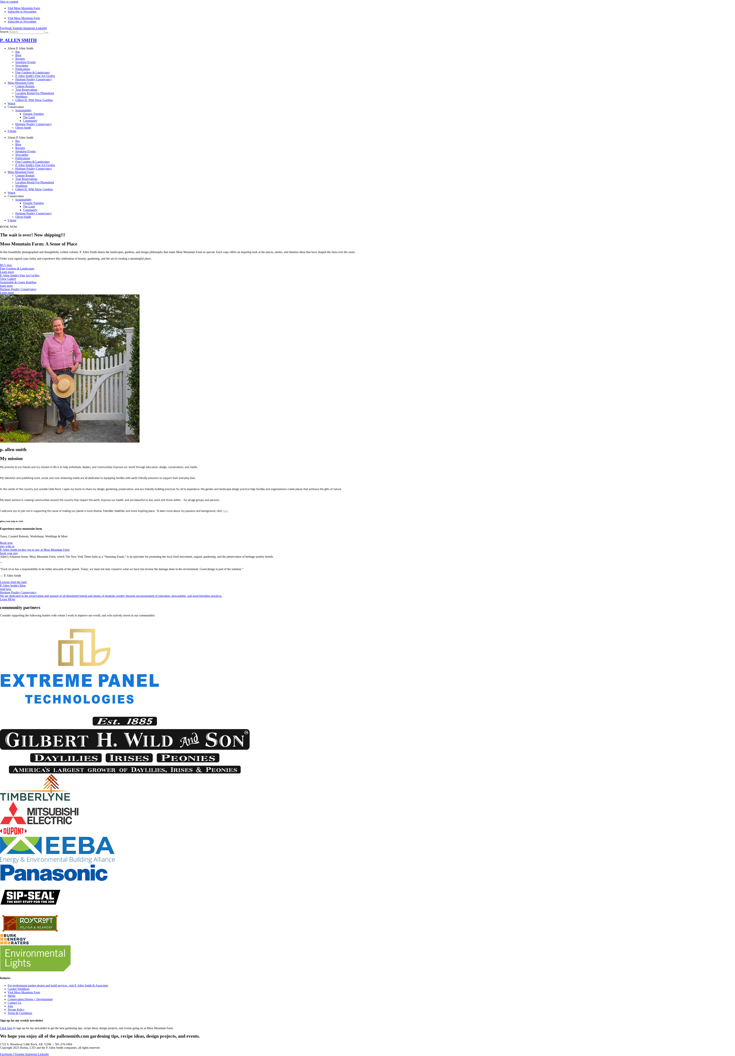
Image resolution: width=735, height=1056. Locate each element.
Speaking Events (25, 62)
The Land (29, 117)
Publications (22, 69)
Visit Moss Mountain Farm (24, 8)
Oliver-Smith (23, 127)
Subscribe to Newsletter (22, 11)
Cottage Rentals (24, 86)
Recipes (20, 58)
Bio (17, 51)
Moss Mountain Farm (21, 82)
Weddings (21, 96)
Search (4, 31)
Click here (6, 1028)
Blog (18, 55)
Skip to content (9, 1)
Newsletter (21, 65)
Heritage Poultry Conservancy (33, 79)
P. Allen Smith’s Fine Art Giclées (35, 76)
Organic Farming (33, 113)
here (225, 511)
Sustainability (23, 110)
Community (30, 120)
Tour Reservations (26, 89)
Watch (11, 103)
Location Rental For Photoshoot (34, 93)
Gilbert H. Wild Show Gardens (34, 100)
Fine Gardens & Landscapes (32, 72)
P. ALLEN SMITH (18, 40)
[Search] (46, 32)
